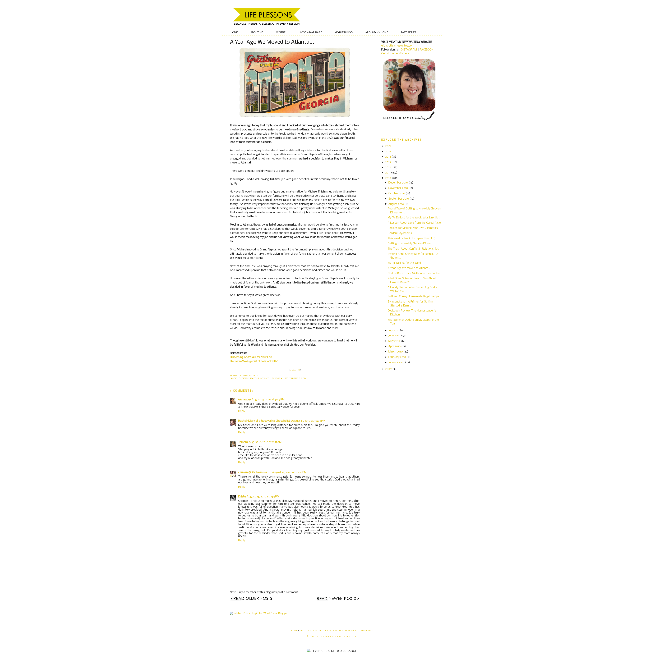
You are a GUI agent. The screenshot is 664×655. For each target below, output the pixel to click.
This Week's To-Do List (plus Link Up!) (411, 238)
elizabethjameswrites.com (397, 45)
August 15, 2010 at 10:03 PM (308, 420)
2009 (388, 369)
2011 (388, 172)
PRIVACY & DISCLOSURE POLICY (342, 631)
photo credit (295, 370)
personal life (280, 378)
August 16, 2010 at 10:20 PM (289, 472)
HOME (234, 32)
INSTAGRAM (409, 49)
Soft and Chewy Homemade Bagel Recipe (413, 296)
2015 (388, 151)
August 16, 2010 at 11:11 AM (265, 442)
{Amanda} (244, 399)
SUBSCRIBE (367, 631)
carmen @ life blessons (252, 472)
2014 (388, 156)
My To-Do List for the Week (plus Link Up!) (414, 217)
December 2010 (398, 182)
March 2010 (395, 351)
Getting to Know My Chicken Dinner (410, 243)
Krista (242, 496)
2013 (388, 162)
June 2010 (394, 335)
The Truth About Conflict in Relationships (413, 248)
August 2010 (396, 204)
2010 (388, 178)
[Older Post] (251, 600)
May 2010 (394, 341)
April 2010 (394, 346)
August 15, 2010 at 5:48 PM (268, 399)
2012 (388, 167)
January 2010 (396, 362)
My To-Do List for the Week (405, 263)
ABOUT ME (257, 32)
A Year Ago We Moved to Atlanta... (409, 268)
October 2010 (397, 193)
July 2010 (394, 330)
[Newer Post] (338, 600)
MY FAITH (281, 32)
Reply (241, 411)
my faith (265, 378)
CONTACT (318, 631)
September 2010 (399, 198)
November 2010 (398, 188)
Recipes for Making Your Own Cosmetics (413, 228)
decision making (249, 378)
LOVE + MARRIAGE (311, 32)
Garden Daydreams (400, 233)
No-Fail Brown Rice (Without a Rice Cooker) (415, 273)
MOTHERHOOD (344, 32)
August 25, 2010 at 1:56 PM (263, 496)
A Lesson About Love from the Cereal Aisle (414, 222)
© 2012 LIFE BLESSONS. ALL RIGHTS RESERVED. (332, 637)
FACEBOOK (426, 49)
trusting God (297, 378)
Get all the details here (395, 53)
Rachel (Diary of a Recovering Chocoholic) (264, 420)
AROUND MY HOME (376, 32)
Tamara (243, 442)
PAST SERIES (408, 32)
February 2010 (397, 357)
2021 (388, 146)
